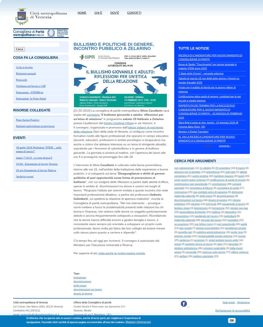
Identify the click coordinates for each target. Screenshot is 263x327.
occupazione (181, 224)
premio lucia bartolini (207, 228)
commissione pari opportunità (190, 184)
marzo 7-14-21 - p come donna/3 (34, 157)
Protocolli (21, 79)
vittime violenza (239, 252)
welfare (183, 256)
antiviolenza (213, 172)
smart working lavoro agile (223, 240)
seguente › (225, 145)
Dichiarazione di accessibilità (232, 310)
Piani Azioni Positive (27, 119)
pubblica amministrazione (210, 232)
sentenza (184, 240)
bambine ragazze (224, 176)
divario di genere (83, 293)
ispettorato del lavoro (206, 216)
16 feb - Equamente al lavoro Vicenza (37, 163)
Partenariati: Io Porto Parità (31, 98)
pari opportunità (226, 224)
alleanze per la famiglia (187, 172)
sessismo (199, 240)
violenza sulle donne (213, 252)
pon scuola (185, 228)
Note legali (229, 302)
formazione (80, 277)
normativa (233, 220)
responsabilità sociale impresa (215, 236)
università (191, 252)
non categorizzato (184, 168)
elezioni (195, 204)
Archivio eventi (24, 176)
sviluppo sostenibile (214, 248)
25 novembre (222, 168)
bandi (241, 176)
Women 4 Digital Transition (193, 131)
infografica (230, 212)
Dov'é (114, 12)
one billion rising (203, 224)
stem (220, 244)
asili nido (230, 172)
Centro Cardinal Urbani (119, 123)
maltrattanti (230, 216)
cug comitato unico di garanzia (210, 192)
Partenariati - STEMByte (29, 92)
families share (182, 208)
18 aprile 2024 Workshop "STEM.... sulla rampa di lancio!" (38, 149)
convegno (93, 114)
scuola (242, 236)
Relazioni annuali (26, 73)
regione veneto (182, 236)
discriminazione (82, 281)
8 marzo (240, 168)
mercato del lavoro (211, 220)
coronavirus (180, 192)
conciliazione (219, 184)
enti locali (211, 204)
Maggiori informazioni (138, 322)
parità (244, 224)
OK (232, 320)
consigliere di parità (228, 188)
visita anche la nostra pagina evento (121, 253)
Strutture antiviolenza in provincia (35, 126)
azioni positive (200, 176)
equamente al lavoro (233, 204)
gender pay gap (239, 208)
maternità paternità (184, 220)
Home (82, 12)
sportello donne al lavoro (199, 244)
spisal (177, 244)
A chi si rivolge (24, 67)
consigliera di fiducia (201, 188)
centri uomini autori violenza (190, 180)
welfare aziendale (203, 256)
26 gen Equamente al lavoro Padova (36, 170)
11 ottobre (205, 168)
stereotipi (233, 244)
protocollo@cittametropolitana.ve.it (40, 314)
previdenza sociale (235, 228)
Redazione (244, 302)
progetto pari (185, 232)
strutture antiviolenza (185, 248)
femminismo (201, 208)
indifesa (215, 212)
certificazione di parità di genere (228, 180)
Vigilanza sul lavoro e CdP (31, 86)
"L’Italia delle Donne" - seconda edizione (201, 73)
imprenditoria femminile (192, 212)
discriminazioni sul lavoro (88, 289)
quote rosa (237, 232)
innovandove (181, 216)
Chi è (98, 12)
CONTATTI (134, 12)
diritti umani (80, 285)
